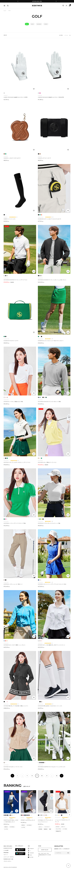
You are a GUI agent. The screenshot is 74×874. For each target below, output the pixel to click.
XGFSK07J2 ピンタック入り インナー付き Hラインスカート (51, 340)
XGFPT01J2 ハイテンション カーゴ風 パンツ (13, 584)
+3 (47, 815)
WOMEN (39, 24)
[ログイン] (66, 5)
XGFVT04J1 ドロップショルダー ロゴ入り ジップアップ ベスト (17, 462)
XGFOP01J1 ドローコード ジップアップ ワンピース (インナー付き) (52, 584)
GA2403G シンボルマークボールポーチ (12, 158)
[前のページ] (12, 775)
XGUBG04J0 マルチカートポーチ (11, 340)
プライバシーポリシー (7, 861)
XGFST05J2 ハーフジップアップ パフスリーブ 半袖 (14, 523)
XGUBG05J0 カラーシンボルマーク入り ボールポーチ (49, 219)
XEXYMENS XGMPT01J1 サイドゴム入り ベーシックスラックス (51, 766)
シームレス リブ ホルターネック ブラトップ (62, 820)
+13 (31, 815)
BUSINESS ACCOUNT (8, 848)
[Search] (7, 5)
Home (5, 10)
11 (46, 775)
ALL (27, 24)
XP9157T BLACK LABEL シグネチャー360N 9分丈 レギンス (11, 821)
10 (41, 775)
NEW (32, 24)
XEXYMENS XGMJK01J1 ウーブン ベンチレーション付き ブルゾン (52, 279)
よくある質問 (6, 850)
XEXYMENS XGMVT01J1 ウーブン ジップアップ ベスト (15, 279)
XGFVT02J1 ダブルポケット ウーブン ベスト (13, 766)
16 (56, 775)
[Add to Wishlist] (33, 88)
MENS (45, 24)
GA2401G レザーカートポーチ (44, 158)
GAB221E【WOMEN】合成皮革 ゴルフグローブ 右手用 (15, 97)
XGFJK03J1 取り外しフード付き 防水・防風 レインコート (16, 705)
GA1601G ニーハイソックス (9, 219)
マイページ (5, 854)
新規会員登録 (6, 852)
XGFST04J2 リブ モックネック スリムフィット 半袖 (49, 523)
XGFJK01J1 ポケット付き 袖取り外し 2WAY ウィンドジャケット (51, 645)
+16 (13, 815)
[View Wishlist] (63, 5)
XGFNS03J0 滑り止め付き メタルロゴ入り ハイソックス (50, 705)
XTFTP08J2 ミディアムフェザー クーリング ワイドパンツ (45, 821)
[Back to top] (68, 866)
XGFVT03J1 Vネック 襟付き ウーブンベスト (47, 462)
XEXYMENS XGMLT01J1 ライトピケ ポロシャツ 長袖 (49, 401)
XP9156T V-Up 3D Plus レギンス (28, 820)
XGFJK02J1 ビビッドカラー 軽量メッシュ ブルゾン (14, 645)
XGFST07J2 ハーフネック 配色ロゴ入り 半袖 (13, 401)
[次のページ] (61, 775)
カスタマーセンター (44, 849)
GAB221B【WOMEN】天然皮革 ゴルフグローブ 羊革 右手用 (51, 97)
